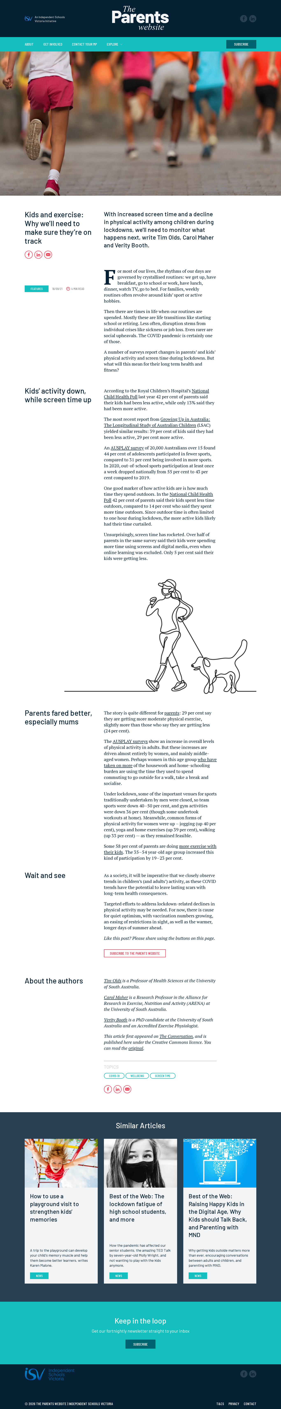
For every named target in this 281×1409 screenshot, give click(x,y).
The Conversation (176, 1036)
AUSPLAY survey (127, 448)
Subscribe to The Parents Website (135, 953)
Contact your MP (84, 44)
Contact (250, 1403)
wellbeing (137, 1076)
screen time (162, 1076)
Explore (113, 44)
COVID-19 (114, 1076)
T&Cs (220, 1403)
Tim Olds (112, 980)
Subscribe (241, 44)
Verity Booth (115, 1020)
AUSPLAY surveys (130, 741)
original (135, 1048)
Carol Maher (116, 997)
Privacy (234, 1403)
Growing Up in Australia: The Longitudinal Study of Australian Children (157, 422)
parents (171, 713)
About (29, 44)
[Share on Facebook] (29, 255)
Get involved (52, 44)
